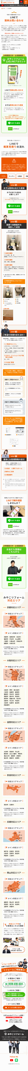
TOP (4, 8)
